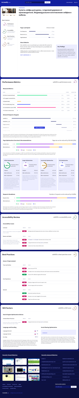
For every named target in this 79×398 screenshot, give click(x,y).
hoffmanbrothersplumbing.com (48, 373)
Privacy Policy (5, 388)
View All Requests (39, 127)
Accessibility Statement (7, 386)
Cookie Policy (13, 388)
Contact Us (14, 384)
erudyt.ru (43, 358)
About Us (76, 2)
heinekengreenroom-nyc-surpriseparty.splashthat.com (51, 367)
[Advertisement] (48, 21)
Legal (20, 384)
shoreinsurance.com (45, 364)
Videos (3, 384)
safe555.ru (22, 8)
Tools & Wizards (69, 2)
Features (9, 384)
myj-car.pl (43, 380)
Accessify (5, 2)
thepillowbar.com (45, 370)
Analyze (47, 2)
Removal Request (18, 386)
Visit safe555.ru (24, 55)
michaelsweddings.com (46, 377)
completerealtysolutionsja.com (48, 361)
